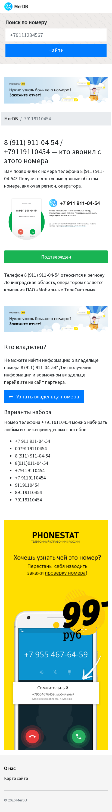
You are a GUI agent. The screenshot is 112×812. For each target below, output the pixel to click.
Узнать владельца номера (44, 396)
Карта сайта (16, 778)
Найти (56, 50)
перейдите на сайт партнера (34, 382)
